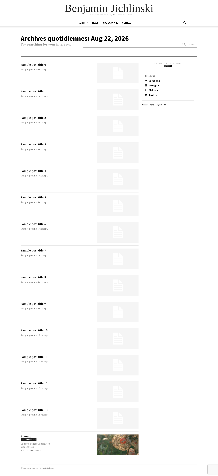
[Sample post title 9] (118, 312)
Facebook (154, 80)
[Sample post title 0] (118, 73)
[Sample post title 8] (118, 285)
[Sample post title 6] (118, 232)
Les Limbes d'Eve (29, 439)
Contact (127, 22)
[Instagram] (146, 85)
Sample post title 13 (34, 410)
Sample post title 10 (34, 330)
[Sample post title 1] (118, 99)
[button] (184, 23)
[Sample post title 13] (118, 418)
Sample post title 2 (33, 118)
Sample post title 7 (33, 250)
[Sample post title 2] (118, 126)
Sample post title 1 (33, 91)
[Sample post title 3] (118, 152)
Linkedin (154, 90)
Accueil (145, 105)
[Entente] (118, 444)
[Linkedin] (146, 90)
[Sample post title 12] (118, 391)
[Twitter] (146, 95)
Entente (26, 436)
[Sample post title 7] (118, 259)
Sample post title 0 (33, 64)
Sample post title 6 (33, 224)
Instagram (154, 85)
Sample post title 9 (33, 303)
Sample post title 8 (33, 277)
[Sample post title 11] (118, 365)
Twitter (153, 95)
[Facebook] (146, 80)
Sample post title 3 (33, 144)
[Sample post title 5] (118, 205)
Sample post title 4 (33, 171)
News (95, 22)
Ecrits (82, 22)
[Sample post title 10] (118, 338)
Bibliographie (110, 22)
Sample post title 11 (34, 357)
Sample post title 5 (33, 197)
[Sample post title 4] (118, 179)
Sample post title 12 (34, 383)
